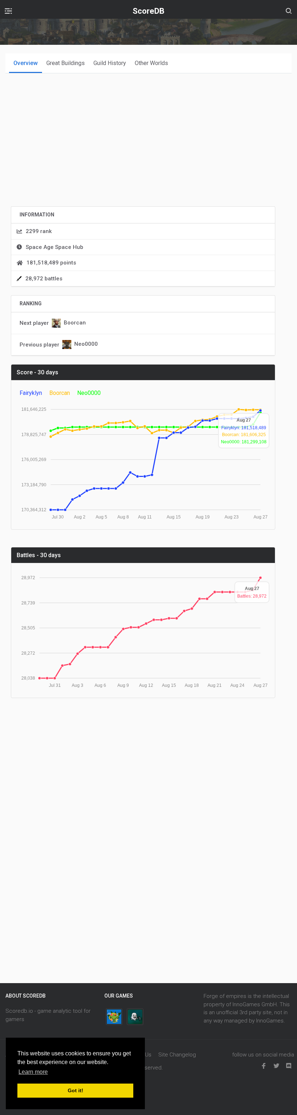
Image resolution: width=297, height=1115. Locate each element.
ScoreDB (148, 11)
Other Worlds (151, 63)
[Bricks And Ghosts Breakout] (135, 1016)
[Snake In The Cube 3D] (114, 1016)
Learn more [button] (33, 1072)
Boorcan (75, 322)
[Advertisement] (143, 150)
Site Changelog (177, 1054)
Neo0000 (86, 344)
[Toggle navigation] (8, 10)
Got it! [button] (75, 1090)
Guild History (109, 63)
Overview (25, 63)
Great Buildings (65, 63)
